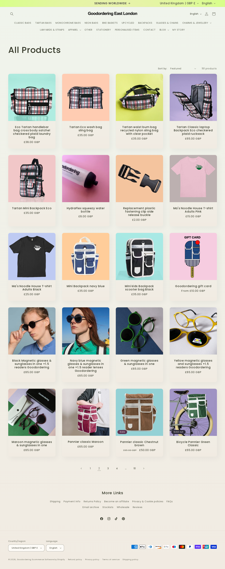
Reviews (137, 507)
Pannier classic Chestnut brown (139, 443)
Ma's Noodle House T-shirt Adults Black (32, 287)
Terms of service (110, 559)
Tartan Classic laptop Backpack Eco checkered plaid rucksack (193, 130)
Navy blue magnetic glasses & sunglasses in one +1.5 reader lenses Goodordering (85, 366)
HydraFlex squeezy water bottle (86, 210)
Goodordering (24, 559)
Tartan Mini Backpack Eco (32, 208)
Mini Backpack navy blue (86, 286)
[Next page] (143, 468)
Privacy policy (92, 559)
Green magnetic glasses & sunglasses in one (139, 362)
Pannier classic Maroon (85, 442)
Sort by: (162, 68)
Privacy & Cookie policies (147, 501)
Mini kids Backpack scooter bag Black (139, 287)
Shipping (55, 501)
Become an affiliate (116, 501)
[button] (11, 14)
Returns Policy (92, 501)
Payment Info (72, 501)
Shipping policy (130, 559)
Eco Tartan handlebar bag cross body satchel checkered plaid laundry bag (32, 132)
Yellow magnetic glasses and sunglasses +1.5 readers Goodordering (193, 364)
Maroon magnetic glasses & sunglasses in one (32, 443)
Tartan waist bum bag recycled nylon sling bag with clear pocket (139, 130)
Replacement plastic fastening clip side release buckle (139, 212)
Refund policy (75, 559)
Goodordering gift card (193, 286)
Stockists (107, 507)
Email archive (91, 507)
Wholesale (123, 507)
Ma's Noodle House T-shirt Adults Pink (193, 210)
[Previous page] (81, 468)
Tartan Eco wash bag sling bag (85, 128)
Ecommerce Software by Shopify (48, 559)
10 (135, 468)
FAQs (170, 501)
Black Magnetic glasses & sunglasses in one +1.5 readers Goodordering (32, 364)
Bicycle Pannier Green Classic (193, 443)
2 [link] (99, 468)
